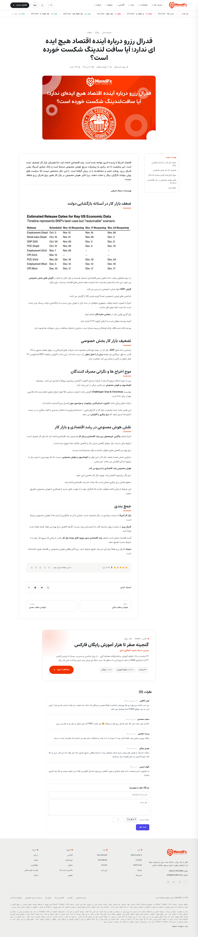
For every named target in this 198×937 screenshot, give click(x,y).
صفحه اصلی (107, 32)
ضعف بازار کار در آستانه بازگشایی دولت (163, 164)
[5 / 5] (32, 568)
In (174, 882)
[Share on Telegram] (41, 587)
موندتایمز (69, 860)
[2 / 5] (45, 568)
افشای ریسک (59, 897)
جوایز (36, 860)
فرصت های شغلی (31, 870)
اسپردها (139, 875)
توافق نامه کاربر (16, 897)
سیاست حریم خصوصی (33, 897)
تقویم (70, 875)
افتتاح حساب (21, 5)
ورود (34, 5)
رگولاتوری (34, 865)
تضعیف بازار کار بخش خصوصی (164, 170)
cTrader (139, 860)
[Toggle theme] (42, 5)
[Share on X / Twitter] (48, 587)
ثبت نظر (142, 827)
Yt (168, 882)
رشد (132, 5)
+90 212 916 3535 (176, 871)
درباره (36, 855)
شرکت (98, 5)
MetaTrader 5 (136, 855)
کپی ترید (104, 870)
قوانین (70, 897)
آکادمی (121, 5)
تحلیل (70, 865)
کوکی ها (48, 897)
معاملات (144, 5)
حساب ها (158, 5)
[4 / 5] (36, 568)
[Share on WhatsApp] (35, 587)
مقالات (89, 32)
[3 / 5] (40, 568)
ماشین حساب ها (66, 870)
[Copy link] (28, 587)
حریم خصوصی (81, 897)
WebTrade (137, 865)
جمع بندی (172, 187)
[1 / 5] (49, 568)
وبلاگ (97, 32)
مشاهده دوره (63, 669)
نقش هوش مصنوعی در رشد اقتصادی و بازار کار (162, 181)
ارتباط (36, 875)
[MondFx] (178, 5)
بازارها (140, 870)
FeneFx (104, 865)
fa (51, 5)
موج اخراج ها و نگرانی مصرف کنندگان (162, 175)
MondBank (102, 860)
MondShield (102, 855)
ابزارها (110, 5)
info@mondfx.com (175, 875)
